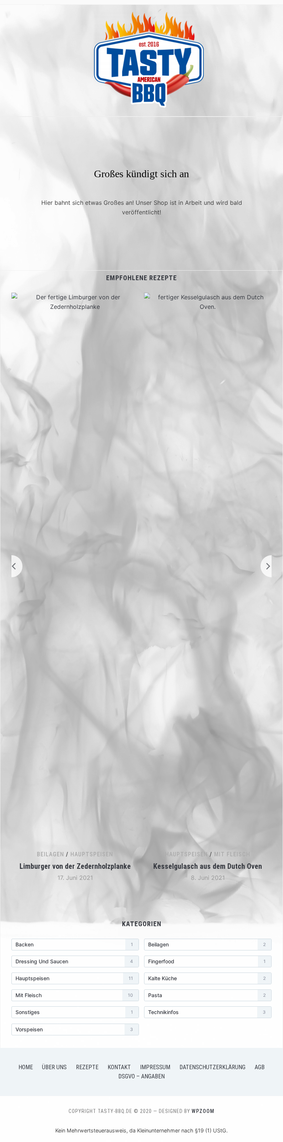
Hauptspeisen (91, 854)
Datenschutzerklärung (212, 1067)
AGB (260, 1067)
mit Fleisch (232, 854)
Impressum (155, 1067)
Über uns (54, 1067)
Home (25, 1067)
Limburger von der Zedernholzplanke (75, 866)
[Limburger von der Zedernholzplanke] (75, 297)
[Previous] (11, 566)
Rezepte (87, 1067)
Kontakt (119, 1067)
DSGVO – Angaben (141, 1076)
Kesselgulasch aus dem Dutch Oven (207, 866)
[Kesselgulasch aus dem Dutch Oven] (208, 297)
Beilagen (50, 854)
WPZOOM (203, 1111)
